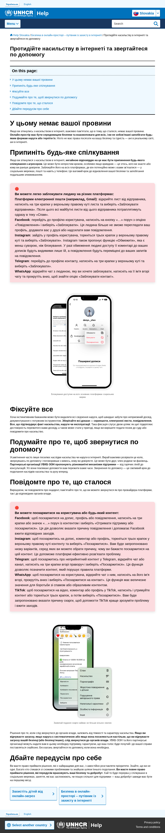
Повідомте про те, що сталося (32, 103)
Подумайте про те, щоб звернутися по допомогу (44, 97)
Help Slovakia (21, 35)
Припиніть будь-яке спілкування (33, 85)
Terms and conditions (148, 827)
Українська (12, 4)
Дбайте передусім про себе (30, 109)
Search (156, 24)
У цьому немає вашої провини (32, 79)
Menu (11, 23)
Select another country (29, 825)
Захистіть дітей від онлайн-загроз (27, 794)
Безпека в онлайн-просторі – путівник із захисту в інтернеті (66, 35)
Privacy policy (152, 822)
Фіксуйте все (20, 91)
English (27, 4)
